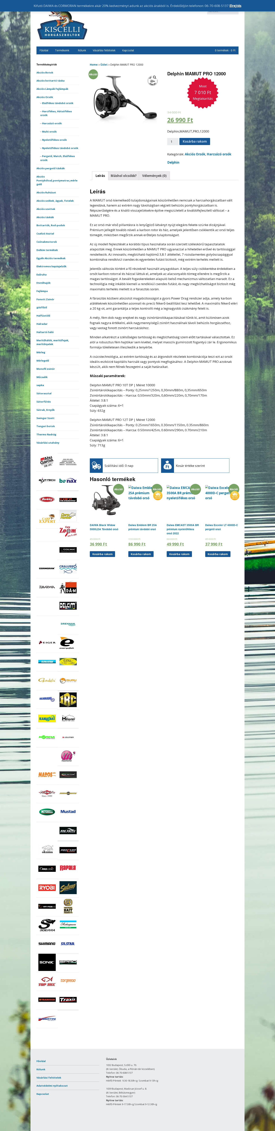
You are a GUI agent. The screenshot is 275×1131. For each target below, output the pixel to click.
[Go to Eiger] (47, 650)
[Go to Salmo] (68, 895)
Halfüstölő (43, 315)
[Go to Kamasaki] (47, 726)
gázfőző (41, 307)
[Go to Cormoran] (47, 576)
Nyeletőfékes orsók (54, 139)
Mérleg (40, 352)
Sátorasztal (43, 393)
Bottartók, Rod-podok (50, 225)
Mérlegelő (42, 360)
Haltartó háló (45, 332)
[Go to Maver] (68, 782)
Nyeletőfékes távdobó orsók (60, 148)
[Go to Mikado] (47, 801)
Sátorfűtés (43, 401)
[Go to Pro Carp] (68, 858)
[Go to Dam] (68, 595)
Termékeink (62, 50)
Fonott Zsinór (45, 299)
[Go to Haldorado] (47, 706)
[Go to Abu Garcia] (47, 469)
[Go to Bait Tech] (47, 488)
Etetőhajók (43, 282)
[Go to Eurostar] (47, 669)
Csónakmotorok (46, 241)
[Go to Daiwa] (47, 595)
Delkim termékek (47, 250)
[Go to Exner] (68, 669)
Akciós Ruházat (46, 192)
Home (94, 64)
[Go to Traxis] (68, 1007)
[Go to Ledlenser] (68, 745)
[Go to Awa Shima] (68, 469)
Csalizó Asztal (45, 233)
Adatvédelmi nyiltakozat (52, 1085)
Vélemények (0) (154, 176)
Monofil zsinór (45, 369)
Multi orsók (49, 131)
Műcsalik (42, 377)
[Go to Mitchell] (47, 819)
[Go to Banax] (68, 488)
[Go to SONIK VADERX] (47, 970)
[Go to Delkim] (68, 613)
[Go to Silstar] (68, 951)
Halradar (42, 324)
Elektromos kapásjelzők (51, 266)
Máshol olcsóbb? (124, 176)
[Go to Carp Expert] (47, 526)
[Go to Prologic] (47, 876)
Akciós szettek (45, 209)
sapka (40, 385)
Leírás (100, 176)
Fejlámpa (42, 291)
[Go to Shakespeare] (68, 932)
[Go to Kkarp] (68, 726)
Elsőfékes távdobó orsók (57, 103)
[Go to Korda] (47, 745)
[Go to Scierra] (47, 932)
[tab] (100, 175)
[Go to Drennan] (68, 632)
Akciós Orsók (44, 97)
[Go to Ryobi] (47, 895)
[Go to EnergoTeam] (68, 650)
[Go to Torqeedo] (68, 989)
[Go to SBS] (68, 914)
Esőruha (41, 274)
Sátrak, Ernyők (45, 410)
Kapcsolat (128, 50)
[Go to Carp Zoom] (68, 539)
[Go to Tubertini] (47, 1026)
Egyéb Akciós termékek (50, 258)
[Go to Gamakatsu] (47, 688)
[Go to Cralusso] (68, 576)
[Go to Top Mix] (47, 989)
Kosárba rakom (195, 141)
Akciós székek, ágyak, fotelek (55, 200)
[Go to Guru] (68, 688)
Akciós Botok (44, 72)
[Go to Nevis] (68, 838)
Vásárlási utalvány (47, 442)
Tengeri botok (45, 426)
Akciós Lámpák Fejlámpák (52, 89)
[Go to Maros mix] (47, 782)
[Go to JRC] (68, 707)
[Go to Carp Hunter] (68, 520)
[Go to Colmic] (68, 557)
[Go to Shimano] (47, 951)
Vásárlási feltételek (104, 50)
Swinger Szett (45, 418)
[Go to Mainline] (68, 763)
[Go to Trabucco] (47, 1007)
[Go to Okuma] (47, 857)
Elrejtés (235, 6)
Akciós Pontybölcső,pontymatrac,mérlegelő (56, 180)
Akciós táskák (45, 217)
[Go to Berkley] (47, 507)
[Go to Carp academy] (68, 507)
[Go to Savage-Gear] (47, 914)
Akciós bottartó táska (50, 80)
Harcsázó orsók (52, 123)
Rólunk (82, 50)
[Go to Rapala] (68, 876)
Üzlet (104, 64)
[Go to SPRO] (68, 970)
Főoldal (43, 50)
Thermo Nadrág (46, 434)
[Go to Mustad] (68, 819)
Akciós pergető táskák (50, 168)
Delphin (173, 162)
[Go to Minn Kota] (68, 801)
